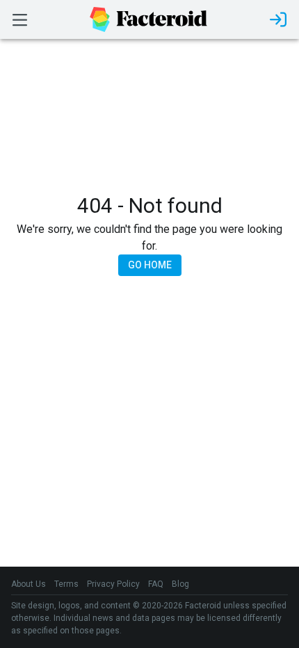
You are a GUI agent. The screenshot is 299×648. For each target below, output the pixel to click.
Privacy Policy (113, 584)
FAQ (155, 584)
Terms (66, 584)
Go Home (150, 264)
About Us (28, 584)
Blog (180, 584)
